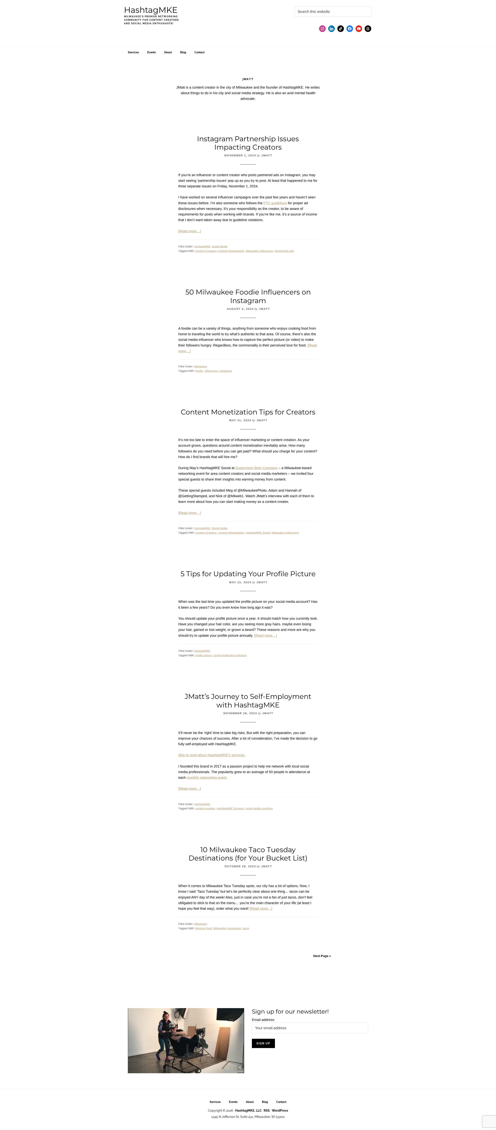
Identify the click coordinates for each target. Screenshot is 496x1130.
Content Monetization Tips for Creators (248, 412)
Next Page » (322, 956)
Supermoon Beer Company (256, 468)
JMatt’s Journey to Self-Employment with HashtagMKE (248, 700)
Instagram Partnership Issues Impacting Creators (248, 142)
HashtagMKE (150, 10)
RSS (267, 1110)
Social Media (219, 246)
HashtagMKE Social (258, 532)
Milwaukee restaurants (227, 928)
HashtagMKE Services (230, 808)
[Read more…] (189, 231)
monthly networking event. (207, 777)
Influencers (211, 370)
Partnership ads (284, 250)
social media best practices (230, 655)
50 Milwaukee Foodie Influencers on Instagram (248, 296)
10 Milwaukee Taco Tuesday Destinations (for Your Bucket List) (248, 853)
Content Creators (205, 250)
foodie (199, 370)
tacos (246, 928)
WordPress (280, 1110)
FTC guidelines (275, 203)
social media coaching (259, 808)
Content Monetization (231, 250)
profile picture (203, 655)
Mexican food (203, 928)
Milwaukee (200, 366)
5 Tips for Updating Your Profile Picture (248, 573)
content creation (205, 808)
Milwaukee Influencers (259, 250)
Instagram (226, 370)
